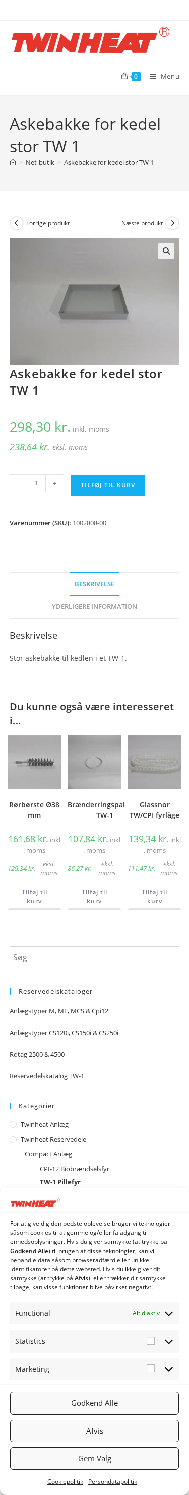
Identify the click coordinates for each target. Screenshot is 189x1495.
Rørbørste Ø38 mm (34, 810)
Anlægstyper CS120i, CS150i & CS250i (64, 1032)
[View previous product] (17, 223)
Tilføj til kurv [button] (34, 896)
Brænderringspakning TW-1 (105, 810)
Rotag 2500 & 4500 (37, 1054)
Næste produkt (142, 223)
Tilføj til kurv (108, 485)
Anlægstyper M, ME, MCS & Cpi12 (59, 1010)
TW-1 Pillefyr (60, 1181)
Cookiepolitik (65, 1481)
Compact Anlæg (48, 1153)
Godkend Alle (94, 1403)
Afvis (94, 1431)
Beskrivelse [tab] (94, 583)
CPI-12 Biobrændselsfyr (74, 1168)
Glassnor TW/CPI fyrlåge (154, 810)
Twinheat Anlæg (45, 1124)
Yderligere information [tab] (94, 606)
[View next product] (172, 223)
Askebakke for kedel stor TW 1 (109, 162)
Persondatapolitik (112, 1481)
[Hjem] (13, 162)
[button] (166, 251)
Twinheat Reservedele (53, 1139)
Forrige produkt (48, 223)
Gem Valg (94, 1458)
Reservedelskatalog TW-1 (47, 1076)
